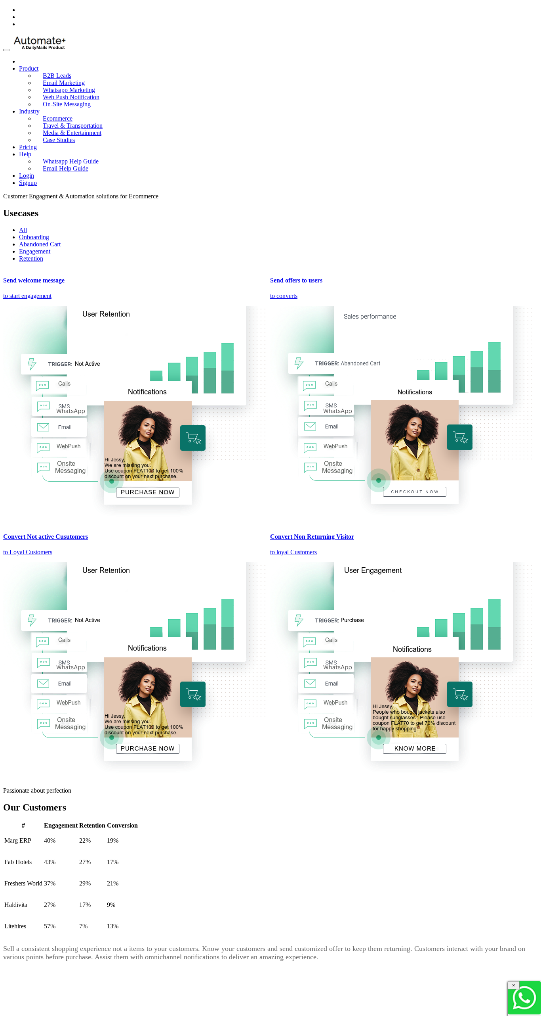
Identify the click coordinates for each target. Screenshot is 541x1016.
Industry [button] (29, 111)
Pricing (28, 147)
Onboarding (34, 237)
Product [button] (28, 68)
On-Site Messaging (67, 104)
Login (26, 175)
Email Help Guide (65, 168)
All (23, 230)
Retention (31, 258)
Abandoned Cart (40, 244)
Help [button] (25, 154)
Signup (28, 182)
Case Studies (59, 139)
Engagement (34, 251)
